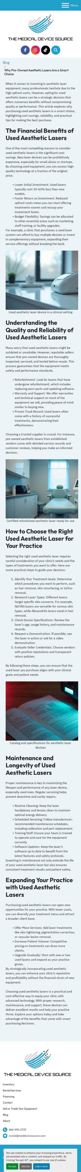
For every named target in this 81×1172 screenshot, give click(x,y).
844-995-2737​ (17, 1129)
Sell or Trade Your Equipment (20, 1108)
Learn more (41, 1166)
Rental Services (12, 1090)
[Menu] (65, 5)
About (6, 1120)
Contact (7, 1102)
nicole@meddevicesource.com (27, 1135)
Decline (25, 1166)
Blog (6, 63)
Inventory (8, 1084)
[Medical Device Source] (37, 1062)
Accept (12, 1166)
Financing (8, 1096)
